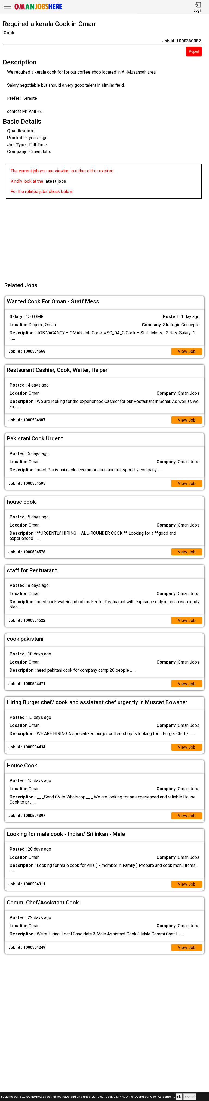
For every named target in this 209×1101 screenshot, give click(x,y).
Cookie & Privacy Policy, (122, 1097)
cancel (190, 1097)
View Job (187, 351)
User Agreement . (162, 1097)
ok (179, 1097)
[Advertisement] (106, 237)
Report (194, 51)
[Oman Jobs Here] (38, 9)
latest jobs (55, 181)
